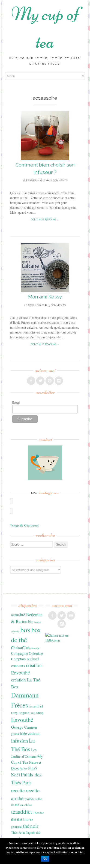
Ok (45, 858)
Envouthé (22, 719)
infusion (19, 740)
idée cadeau (29, 733)
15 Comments (56, 305)
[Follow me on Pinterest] (49, 380)
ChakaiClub (20, 647)
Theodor (38, 813)
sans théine (26, 805)
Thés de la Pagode (23, 832)
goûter (15, 734)
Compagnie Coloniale (27, 653)
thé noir (30, 826)
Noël (15, 775)
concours (18, 665)
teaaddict (21, 811)
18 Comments (58, 180)
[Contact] (45, 462)
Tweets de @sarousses (24, 525)
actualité (18, 614)
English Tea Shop (31, 712)
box (25, 629)
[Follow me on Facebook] (31, 380)
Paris (27, 782)
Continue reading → (45, 219)
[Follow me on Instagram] (59, 380)
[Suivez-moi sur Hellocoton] (61, 640)
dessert (32, 706)
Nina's (32, 768)
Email (16, 402)
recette (18, 790)
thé (13, 819)
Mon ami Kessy (45, 297)
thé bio (23, 819)
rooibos (29, 799)
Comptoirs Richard (25, 658)
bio (30, 621)
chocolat (34, 648)
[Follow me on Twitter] (40, 380)
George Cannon (24, 727)
